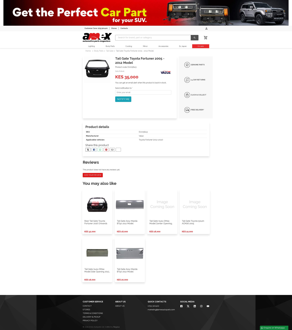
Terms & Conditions (93, 313)
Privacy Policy (90, 320)
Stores (114, 28)
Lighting (91, 46)
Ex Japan (183, 46)
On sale (201, 46)
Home (88, 51)
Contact (87, 306)
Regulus (116, 327)
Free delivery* (197, 110)
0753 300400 (153, 306)
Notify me (123, 99)
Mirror (145, 46)
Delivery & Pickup (91, 317)
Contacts (124, 28)
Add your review (92, 175)
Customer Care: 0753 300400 (96, 28)
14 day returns (197, 80)
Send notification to (123, 88)
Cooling (128, 46)
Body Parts (110, 46)
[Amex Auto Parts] (97, 38)
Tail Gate (109, 51)
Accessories (163, 46)
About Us (120, 306)
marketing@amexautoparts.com (161, 310)
